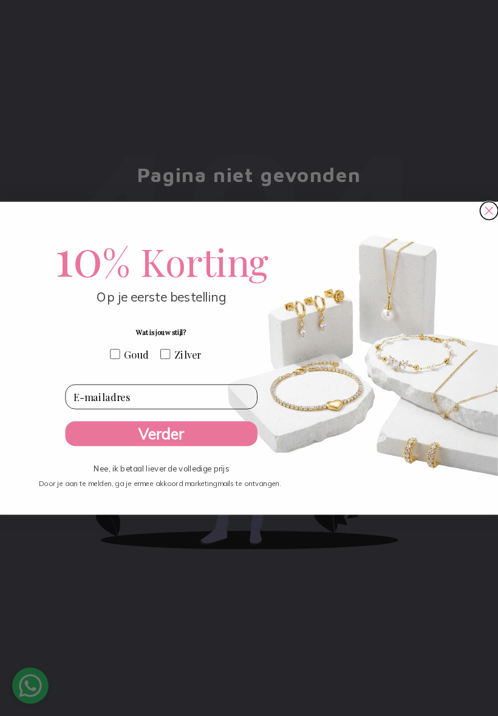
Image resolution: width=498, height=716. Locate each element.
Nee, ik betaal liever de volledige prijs (161, 465)
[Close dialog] (489, 211)
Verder (161, 433)
